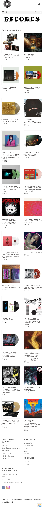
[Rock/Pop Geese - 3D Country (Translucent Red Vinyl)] (33, 75)
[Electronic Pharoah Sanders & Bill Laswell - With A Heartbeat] (33, 207)
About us (4, 445)
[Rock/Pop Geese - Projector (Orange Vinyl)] (11, 75)
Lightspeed (8, 502)
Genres (26, 451)
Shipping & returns (8, 456)
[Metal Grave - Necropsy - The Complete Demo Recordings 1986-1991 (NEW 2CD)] (11, 376)
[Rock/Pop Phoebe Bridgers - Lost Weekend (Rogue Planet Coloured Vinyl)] (11, 174)
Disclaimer (5, 451)
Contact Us (5, 459)
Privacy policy (6, 453)
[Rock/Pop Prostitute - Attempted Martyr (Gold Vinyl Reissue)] (33, 108)
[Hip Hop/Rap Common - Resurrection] (11, 306)
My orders (27, 464)
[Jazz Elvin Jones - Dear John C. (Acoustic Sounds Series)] (33, 141)
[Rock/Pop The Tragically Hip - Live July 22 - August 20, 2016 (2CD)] (11, 42)
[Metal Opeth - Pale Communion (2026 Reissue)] (33, 42)
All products (28, 443)
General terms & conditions (11, 448)
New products (28, 446)
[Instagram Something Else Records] (8, 487)
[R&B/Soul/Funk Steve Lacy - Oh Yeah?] (33, 241)
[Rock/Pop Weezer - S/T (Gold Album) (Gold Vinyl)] (11, 108)
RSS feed (26, 454)
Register (26, 461)
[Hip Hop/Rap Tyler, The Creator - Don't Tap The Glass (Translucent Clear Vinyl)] (11, 241)
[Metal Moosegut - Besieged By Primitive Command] (11, 274)
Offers (26, 448)
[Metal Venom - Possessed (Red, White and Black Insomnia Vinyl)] (33, 274)
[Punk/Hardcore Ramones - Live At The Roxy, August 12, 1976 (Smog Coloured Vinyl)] (11, 408)
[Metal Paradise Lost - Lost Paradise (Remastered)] (33, 376)
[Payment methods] (39, 505)
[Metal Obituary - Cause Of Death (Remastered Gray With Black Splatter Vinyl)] (11, 340)
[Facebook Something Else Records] (3, 487)
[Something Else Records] (11, 5)
